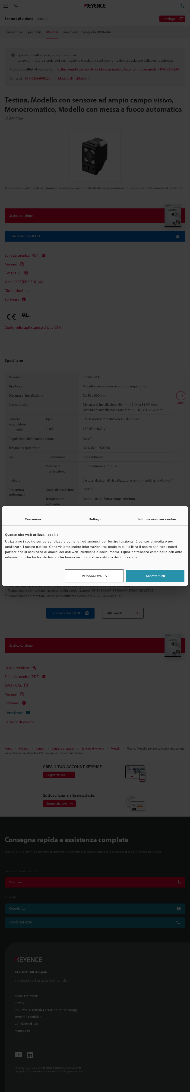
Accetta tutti (155, 576)
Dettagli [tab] (95, 519)
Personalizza (92, 576)
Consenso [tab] (33, 519)
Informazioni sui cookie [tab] (157, 519)
